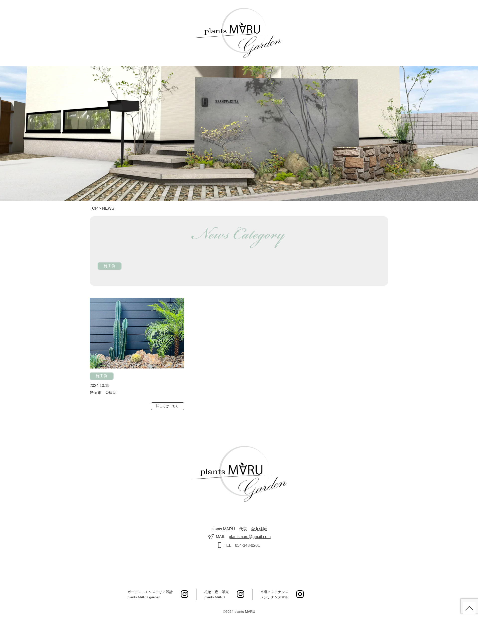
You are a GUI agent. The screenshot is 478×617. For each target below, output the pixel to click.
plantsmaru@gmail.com (250, 537)
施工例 (110, 266)
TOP (94, 208)
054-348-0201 (247, 545)
